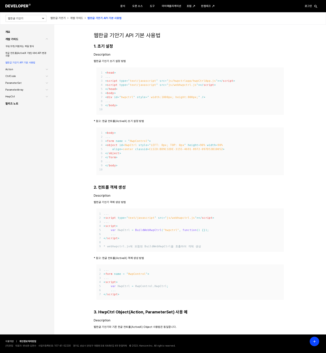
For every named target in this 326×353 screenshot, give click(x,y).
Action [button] (9, 69)
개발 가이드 (76, 18)
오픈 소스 (137, 6)
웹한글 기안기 (58, 18)
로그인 (308, 6)
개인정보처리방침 (27, 341)
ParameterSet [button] (13, 83)
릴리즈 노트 (11, 103)
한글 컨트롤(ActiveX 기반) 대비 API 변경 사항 (25, 54)
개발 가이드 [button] (11, 39)
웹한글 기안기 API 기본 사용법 (104, 18)
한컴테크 (206, 6)
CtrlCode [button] (10, 76)
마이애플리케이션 (171, 6)
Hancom (144, 345)
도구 (152, 6)
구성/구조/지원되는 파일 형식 (19, 46)
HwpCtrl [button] (10, 96)
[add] (314, 341)
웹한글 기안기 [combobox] (15, 18)
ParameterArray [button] (14, 89)
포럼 (189, 6)
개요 (7, 31)
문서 (122, 6)
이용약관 (9, 341)
